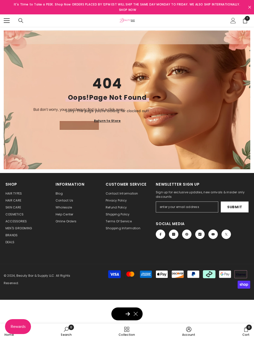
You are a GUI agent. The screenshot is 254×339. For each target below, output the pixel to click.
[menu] (7, 21)
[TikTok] (200, 234)
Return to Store (107, 120)
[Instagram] (173, 234)
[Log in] (233, 20)
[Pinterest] (186, 234)
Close (250, 7)
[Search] (21, 21)
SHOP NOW (127, 10)
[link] (66, 331)
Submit (234, 206)
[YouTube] (213, 234)
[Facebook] (160, 234)
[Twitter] (226, 234)
